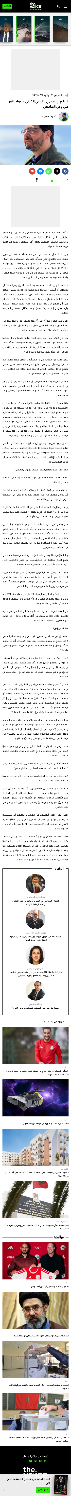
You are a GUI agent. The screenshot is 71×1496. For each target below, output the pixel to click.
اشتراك (7, 6)
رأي (67, 95)
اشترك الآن (43, 1490)
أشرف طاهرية (49, 116)
